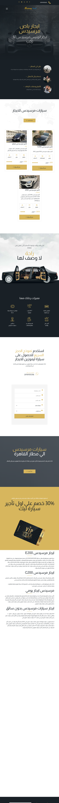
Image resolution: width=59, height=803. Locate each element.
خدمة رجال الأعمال (34, 76)
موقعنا (20, 364)
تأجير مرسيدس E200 (45, 147)
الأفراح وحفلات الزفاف (33, 86)
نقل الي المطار (35, 66)
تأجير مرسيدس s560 (32, 190)
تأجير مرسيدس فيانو (19, 144)
